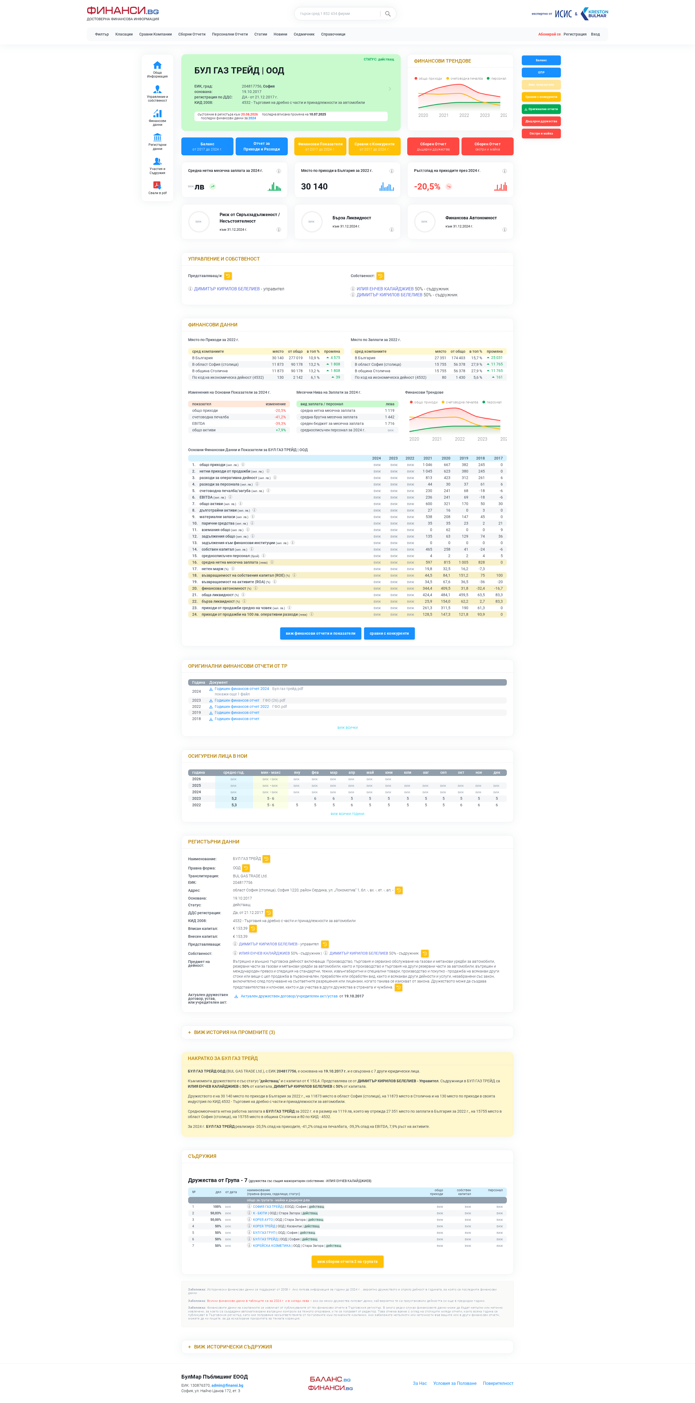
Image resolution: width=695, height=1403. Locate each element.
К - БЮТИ (260, 1213)
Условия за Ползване (454, 1383)
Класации (124, 34)
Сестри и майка (541, 133)
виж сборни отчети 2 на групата (347, 1261)
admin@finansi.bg (227, 1385)
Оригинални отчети (543, 109)
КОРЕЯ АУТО (263, 1220)
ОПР (541, 72)
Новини (280, 34)
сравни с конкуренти (389, 633)
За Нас (420, 1383)
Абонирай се (549, 34)
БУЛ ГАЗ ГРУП (264, 1233)
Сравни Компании (155, 34)
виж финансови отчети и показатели (321, 633)
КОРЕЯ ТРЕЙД (264, 1226)
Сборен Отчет (433, 146)
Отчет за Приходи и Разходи (262, 146)
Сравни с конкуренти (541, 97)
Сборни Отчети (192, 34)
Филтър (102, 34)
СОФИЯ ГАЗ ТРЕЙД (268, 1207)
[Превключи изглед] (390, 89)
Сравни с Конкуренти (375, 146)
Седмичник (304, 34)
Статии (260, 34)
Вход (595, 34)
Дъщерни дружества (541, 121)
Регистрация (575, 34)
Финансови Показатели (320, 146)
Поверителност (498, 1383)
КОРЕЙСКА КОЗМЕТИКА (272, 1246)
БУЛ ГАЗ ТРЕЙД (265, 1239)
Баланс (207, 146)
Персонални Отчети (230, 34)
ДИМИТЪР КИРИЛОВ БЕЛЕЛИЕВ (227, 288)
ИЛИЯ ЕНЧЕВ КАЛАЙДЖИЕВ (385, 288)
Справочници (333, 34)
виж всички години (347, 814)
